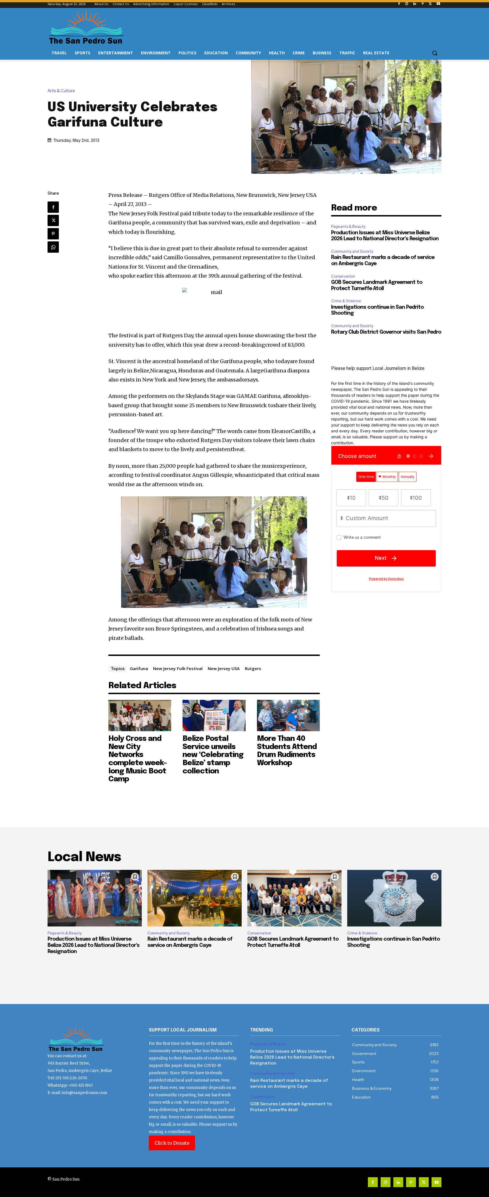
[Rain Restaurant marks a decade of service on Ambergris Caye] (194, 898)
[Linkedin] (414, 4)
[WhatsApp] (53, 247)
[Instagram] (407, 4)
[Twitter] (430, 4)
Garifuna (139, 668)
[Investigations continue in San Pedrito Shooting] (394, 898)
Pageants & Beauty (348, 226)
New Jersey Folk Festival (178, 668)
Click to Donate (172, 1143)
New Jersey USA (224, 668)
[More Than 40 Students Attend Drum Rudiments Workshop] (288, 715)
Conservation (343, 276)
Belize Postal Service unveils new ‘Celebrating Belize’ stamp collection (213, 755)
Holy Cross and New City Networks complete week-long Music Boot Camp (137, 759)
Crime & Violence (346, 301)
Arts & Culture (61, 91)
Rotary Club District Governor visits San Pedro (386, 332)
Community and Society (352, 251)
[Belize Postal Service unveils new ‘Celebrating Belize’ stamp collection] (214, 715)
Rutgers (253, 668)
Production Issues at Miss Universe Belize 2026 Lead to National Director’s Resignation (94, 945)
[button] (434, 53)
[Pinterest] (422, 4)
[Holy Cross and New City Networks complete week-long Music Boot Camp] (139, 715)
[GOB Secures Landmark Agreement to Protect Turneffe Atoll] (294, 898)
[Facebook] (399, 4)
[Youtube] (438, 4)
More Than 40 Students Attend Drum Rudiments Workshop (287, 751)
